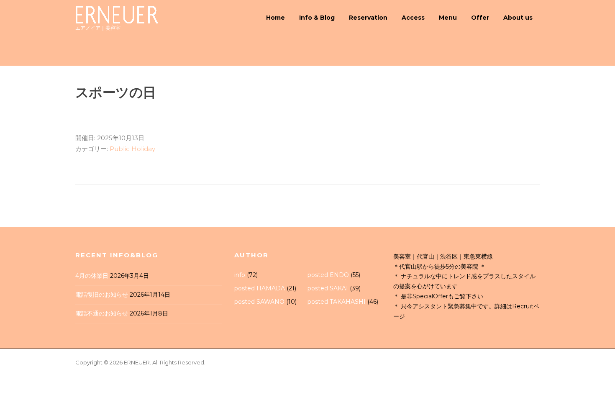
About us (518, 17)
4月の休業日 (91, 275)
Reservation (368, 17)
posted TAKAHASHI (337, 301)
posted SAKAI (328, 288)
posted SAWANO (259, 301)
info (239, 275)
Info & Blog (317, 17)
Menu (448, 17)
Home (275, 17)
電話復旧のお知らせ (101, 294)
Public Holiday (132, 149)
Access (413, 17)
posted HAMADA (259, 288)
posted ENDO (328, 275)
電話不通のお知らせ (101, 313)
